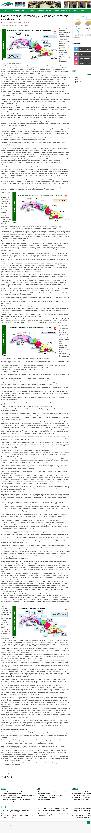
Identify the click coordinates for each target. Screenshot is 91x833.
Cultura (31, 11)
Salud (24, 11)
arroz (16, 25)
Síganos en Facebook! (85, 49)
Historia (56, 11)
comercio (12, 25)
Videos (75, 11)
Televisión (16, 11)
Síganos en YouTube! (85, 63)
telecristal (21, 25)
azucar (26, 25)
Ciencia (48, 11)
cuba (7, 25)
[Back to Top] (88, 822)
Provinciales (66, 11)
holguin (3, 25)
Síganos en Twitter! (84, 54)
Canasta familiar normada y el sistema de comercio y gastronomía (34, 17)
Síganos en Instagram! (85, 58)
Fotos (82, 11)
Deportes (40, 11)
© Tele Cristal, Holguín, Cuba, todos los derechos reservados (15, 825)
